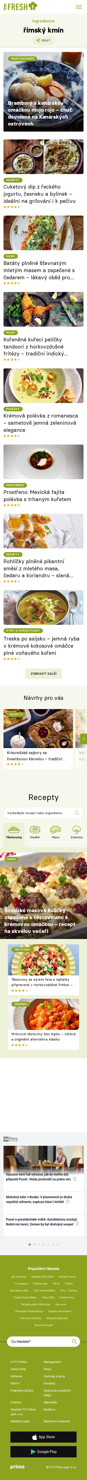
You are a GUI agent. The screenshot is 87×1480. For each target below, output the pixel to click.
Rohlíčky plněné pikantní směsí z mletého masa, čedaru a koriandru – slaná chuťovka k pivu (36, 568)
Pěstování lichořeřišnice (29, 1311)
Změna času (40, 1283)
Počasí (69, 1283)
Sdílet (41, 42)
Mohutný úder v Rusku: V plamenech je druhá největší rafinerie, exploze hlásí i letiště (39, 1199)
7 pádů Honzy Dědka (24, 1297)
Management (52, 1362)
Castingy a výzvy (54, 1376)
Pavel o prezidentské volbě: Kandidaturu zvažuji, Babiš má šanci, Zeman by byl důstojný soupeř (41, 1222)
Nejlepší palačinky (57, 1318)
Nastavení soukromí (57, 1421)
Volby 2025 (48, 1297)
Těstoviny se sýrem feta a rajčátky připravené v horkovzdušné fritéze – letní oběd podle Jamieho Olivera (41, 984)
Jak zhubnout (18, 1276)
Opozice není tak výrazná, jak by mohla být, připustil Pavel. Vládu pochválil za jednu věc (38, 1177)
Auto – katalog (68, 1290)
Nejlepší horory (67, 1276)
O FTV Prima (18, 1362)
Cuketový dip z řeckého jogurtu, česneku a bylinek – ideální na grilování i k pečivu (39, 193)
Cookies (15, 1402)
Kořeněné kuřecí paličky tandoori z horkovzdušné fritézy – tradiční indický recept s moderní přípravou (36, 347)
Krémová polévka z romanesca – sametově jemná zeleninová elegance (40, 422)
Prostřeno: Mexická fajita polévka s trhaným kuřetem (37, 495)
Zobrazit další (44, 673)
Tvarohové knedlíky (30, 1318)
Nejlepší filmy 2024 (43, 1276)
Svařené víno (66, 1297)
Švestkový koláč (43, 1325)
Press (47, 1369)
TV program (21, 1283)
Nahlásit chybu (20, 1421)
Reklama (16, 1376)
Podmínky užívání (21, 1390)
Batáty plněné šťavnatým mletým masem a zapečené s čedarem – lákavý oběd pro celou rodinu (39, 270)
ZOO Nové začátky (44, 1290)
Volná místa (18, 1369)
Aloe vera (60, 1304)
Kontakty (49, 1383)
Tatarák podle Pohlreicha (35, 1304)
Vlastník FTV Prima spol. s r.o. (22, 1412)
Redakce (49, 1409)
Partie (56, 1283)
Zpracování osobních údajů (57, 1393)
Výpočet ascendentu (60, 1311)
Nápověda (50, 1402)
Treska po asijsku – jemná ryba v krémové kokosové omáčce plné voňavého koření (41, 645)
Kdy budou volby (19, 1290)
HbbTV (14, 1383)
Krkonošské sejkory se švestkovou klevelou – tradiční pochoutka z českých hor (34, 756)
